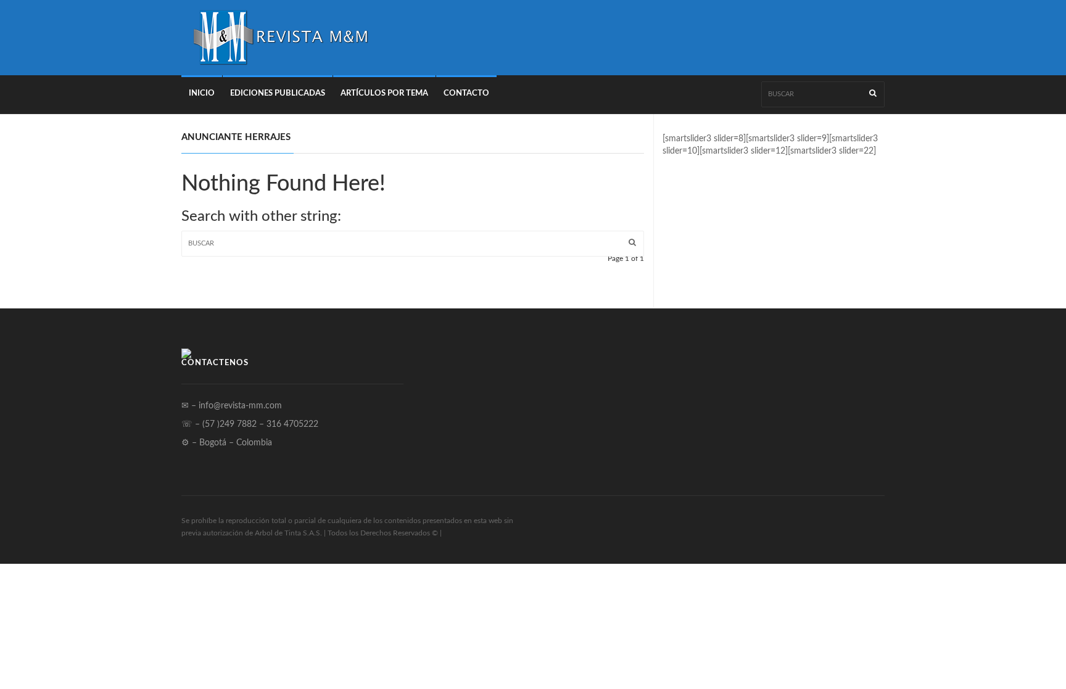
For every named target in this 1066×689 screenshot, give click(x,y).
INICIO (202, 93)
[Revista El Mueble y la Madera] (280, 37)
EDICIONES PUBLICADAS (277, 93)
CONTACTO (466, 93)
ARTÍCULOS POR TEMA (384, 93)
